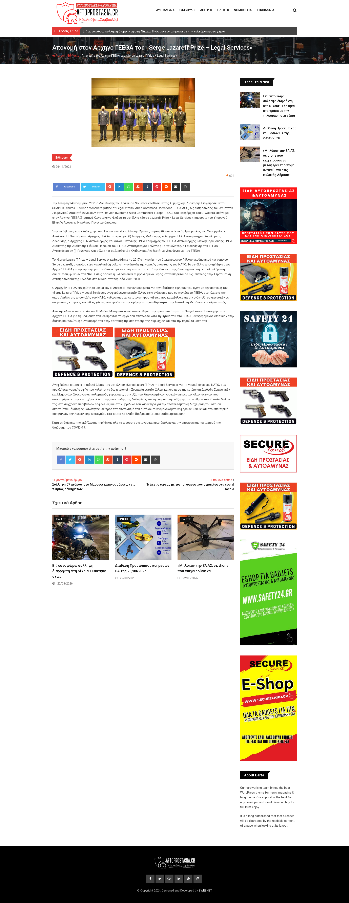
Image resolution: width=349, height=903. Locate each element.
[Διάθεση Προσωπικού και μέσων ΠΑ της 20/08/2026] (250, 132)
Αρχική (60, 55)
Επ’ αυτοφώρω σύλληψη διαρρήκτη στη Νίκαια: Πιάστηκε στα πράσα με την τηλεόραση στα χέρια (279, 106)
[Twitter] (70, 460)
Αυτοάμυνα (165, 10)
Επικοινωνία (265, 10)
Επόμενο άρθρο (221, 480)
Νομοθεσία (243, 10)
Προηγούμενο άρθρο (68, 480)
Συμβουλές (187, 10)
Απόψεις (206, 10)
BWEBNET (205, 890)
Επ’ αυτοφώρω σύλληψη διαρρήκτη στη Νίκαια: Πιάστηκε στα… (79, 570)
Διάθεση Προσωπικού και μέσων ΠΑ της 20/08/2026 (279, 133)
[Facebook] (61, 460)
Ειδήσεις (223, 10)
